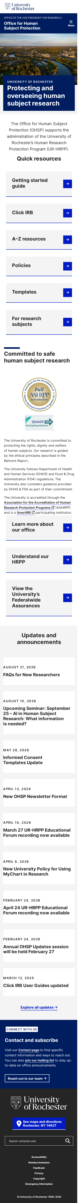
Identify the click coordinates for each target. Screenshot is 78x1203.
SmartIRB (24, 512)
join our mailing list (39, 1060)
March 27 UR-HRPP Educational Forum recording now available (37, 832)
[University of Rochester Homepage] (20, 6)
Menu (71, 25)
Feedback (39, 1168)
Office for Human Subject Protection (22, 25)
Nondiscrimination (39, 1162)
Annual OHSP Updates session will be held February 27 (36, 949)
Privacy (39, 1173)
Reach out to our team (25, 1078)
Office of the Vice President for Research (32, 17)
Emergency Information (39, 1184)
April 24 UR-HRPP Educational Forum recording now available (36, 910)
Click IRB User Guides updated (36, 985)
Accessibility (39, 1157)
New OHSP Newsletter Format (35, 796)
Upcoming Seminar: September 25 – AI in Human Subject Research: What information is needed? (36, 716)
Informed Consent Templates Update (23, 760)
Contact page (28, 1050)
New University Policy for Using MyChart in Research (37, 871)
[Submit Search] (67, 1140)
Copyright (39, 1178)
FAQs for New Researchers (31, 674)
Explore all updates (37, 1007)
